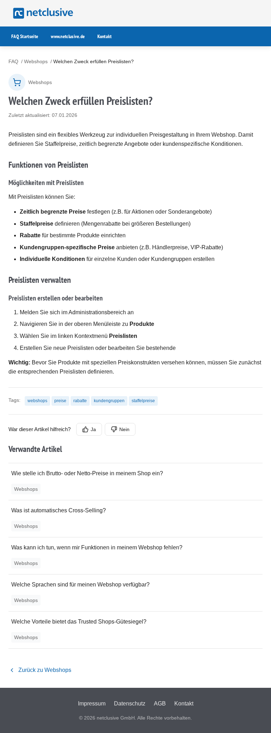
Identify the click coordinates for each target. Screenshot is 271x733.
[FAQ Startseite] (42, 13)
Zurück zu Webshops (44, 670)
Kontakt (104, 36)
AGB (160, 704)
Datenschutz (129, 704)
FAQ (13, 61)
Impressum (92, 704)
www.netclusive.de (68, 36)
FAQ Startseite (24, 36)
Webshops (36, 61)
